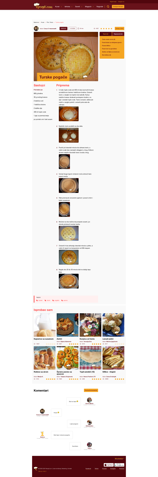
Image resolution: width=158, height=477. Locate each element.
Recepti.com (43, 6)
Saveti (77, 6)
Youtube (104, 468)
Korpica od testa (90, 329)
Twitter (97, 468)
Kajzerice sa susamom (44, 329)
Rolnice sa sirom (44, 363)
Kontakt (70, 468)
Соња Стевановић (50, 28)
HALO (44, 471)
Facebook (88, 468)
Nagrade (100, 6)
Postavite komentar (91, 390)
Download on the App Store (109, 465)
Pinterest (121, 468)
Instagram (113, 468)
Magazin (88, 6)
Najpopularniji (118, 34)
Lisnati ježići (113, 329)
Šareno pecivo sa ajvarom (67, 363)
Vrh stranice (119, 458)
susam (40, 300)
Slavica (42, 437)
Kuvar (57, 6)
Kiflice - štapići (113, 363)
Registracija (113, 1)
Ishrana (67, 6)
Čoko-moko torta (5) (108, 39)
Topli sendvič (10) (90, 363)
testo (48, 300)
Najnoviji (105, 34)
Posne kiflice (106, 45)
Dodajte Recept (118, 6)
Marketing (64, 468)
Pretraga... (108, 6)
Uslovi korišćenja (57, 468)
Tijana (89, 448)
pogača (57, 300)
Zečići (67, 329)
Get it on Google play (119, 465)
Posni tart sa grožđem (109, 48)
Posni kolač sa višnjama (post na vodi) (112, 42)
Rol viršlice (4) (106, 55)
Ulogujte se (121, 1)
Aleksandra (89, 426)
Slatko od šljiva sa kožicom (110, 52)
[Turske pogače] (76, 113)
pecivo (66, 300)
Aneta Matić (89, 403)
